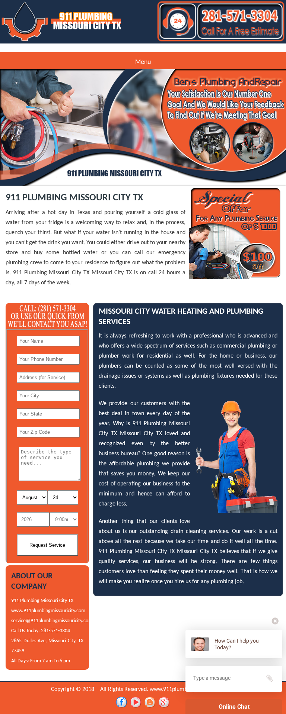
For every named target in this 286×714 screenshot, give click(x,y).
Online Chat (234, 706)
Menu (143, 62)
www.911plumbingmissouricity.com (48, 611)
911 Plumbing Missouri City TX (42, 601)
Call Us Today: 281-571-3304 (40, 631)
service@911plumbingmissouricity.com (51, 621)
